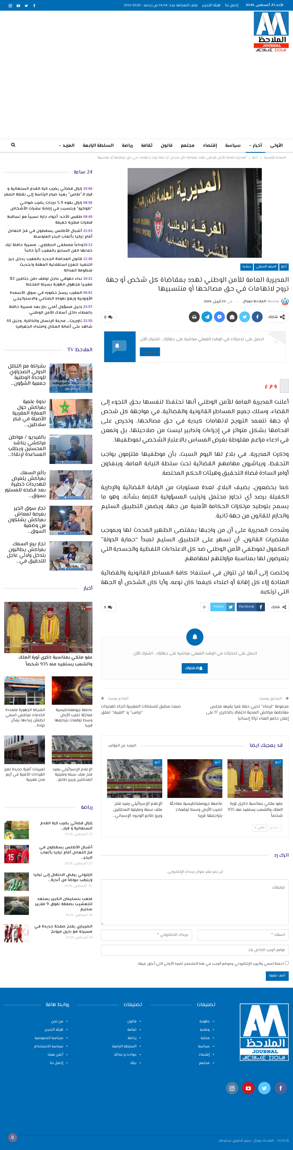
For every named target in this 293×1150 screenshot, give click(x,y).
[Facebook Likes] (281, 1097)
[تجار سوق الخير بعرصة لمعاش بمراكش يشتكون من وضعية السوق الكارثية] (71, 520)
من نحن (57, 1021)
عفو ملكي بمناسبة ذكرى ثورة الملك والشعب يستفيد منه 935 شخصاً (55, 661)
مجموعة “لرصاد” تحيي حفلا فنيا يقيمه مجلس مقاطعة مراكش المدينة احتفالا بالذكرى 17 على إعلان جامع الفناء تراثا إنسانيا (247, 712)
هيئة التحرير (211, 5)
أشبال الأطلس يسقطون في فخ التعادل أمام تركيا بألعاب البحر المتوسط (50, 234)
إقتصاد (210, 145)
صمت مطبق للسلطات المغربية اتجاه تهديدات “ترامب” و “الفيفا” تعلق (141, 709)
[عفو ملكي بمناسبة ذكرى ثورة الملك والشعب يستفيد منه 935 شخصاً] (255, 778)
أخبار (257, 145)
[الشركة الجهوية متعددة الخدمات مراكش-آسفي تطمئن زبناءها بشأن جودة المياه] (24, 690)
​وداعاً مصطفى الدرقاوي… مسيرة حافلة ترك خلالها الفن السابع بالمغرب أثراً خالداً (48, 248)
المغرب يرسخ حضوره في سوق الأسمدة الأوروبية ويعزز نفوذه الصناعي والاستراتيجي (51, 296)
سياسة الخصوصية (49, 1038)
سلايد (246, 267)
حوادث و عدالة (125, 1055)
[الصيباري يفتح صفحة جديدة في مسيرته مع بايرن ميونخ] (16, 933)
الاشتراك (150, 351)
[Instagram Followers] (232, 1097)
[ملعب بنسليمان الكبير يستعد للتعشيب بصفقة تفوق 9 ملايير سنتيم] (16, 906)
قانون (167, 145)
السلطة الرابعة (98, 145)
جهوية (204, 1021)
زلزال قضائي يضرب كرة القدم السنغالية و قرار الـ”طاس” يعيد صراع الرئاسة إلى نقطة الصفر (48, 192)
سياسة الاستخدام (48, 1046)
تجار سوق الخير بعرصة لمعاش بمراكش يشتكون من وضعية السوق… (27, 520)
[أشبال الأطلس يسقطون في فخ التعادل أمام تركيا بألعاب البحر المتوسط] (16, 854)
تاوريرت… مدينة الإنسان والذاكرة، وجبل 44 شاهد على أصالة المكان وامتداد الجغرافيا (49, 324)
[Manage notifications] (12, 1137)
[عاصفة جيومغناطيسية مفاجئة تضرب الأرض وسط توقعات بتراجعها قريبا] (195, 778)
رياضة (127, 145)
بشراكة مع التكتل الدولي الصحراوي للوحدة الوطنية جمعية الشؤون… (27, 375)
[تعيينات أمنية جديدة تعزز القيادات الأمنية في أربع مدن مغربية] (24, 749)
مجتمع (188, 145)
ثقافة (147, 145)
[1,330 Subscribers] (248, 1097)
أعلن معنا (55, 1055)
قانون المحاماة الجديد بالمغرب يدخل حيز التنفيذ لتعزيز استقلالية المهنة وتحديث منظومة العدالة (50, 265)
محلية (205, 1038)
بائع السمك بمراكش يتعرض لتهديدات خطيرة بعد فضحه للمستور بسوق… (25, 484)
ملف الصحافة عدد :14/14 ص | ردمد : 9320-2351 (161, 5)
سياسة (233, 145)
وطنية (205, 1030)
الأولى (276, 145)
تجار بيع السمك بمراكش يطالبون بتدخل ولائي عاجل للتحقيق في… (26, 552)
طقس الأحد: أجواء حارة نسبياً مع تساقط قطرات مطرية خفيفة (49, 220)
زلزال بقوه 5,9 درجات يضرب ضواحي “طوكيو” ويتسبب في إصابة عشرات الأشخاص (51, 206)
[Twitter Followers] (264, 1097)
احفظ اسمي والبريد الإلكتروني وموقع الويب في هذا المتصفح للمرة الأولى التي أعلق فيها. (210, 964)
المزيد (68, 145)
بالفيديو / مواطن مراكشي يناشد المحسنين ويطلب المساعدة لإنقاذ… (27, 446)
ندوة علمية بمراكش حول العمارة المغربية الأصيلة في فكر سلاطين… (29, 413)
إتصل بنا (231, 5)
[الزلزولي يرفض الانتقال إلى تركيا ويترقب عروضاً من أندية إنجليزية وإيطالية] (16, 881)
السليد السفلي (266, 267)
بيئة (133, 1063)
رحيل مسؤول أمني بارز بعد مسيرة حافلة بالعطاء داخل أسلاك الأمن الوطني (50, 310)
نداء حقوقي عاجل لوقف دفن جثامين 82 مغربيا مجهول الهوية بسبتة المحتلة (51, 282)
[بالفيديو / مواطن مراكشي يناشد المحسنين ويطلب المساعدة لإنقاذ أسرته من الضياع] (71, 449)
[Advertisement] (146, 95)
